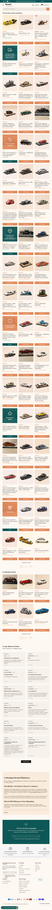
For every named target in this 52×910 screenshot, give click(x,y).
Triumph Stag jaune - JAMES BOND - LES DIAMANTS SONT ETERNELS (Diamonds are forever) (41, 429)
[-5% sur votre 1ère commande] (10, 141)
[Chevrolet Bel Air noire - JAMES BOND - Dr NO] (26, 171)
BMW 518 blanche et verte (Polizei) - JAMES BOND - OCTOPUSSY (40, 214)
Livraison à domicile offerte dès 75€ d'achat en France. (9, 64)
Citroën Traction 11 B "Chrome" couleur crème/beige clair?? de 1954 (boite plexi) (25, 623)
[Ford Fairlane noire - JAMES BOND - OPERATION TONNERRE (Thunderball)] (26, 234)
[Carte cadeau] (10, 509)
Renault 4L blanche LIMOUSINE (42, 550)
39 (30, 566)
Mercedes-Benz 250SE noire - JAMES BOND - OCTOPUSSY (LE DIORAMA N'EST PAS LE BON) (42, 125)
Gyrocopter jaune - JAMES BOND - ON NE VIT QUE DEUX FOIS (26, 64)
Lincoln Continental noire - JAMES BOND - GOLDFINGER (9, 183)
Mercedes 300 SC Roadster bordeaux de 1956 (8, 593)
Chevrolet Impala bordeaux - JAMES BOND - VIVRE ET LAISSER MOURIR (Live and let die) (25, 367)
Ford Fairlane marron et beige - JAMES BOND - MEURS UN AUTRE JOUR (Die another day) (41, 96)
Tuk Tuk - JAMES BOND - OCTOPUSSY (40, 304)
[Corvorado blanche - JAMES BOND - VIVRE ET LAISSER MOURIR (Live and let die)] (26, 385)
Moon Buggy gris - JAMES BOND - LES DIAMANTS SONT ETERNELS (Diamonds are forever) (42, 66)
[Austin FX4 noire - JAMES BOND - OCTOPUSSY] (26, 141)
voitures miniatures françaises (35, 792)
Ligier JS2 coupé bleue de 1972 (41, 622)
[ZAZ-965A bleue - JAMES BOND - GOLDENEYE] (42, 323)
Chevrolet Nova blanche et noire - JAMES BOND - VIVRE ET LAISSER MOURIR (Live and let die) (10, 367)
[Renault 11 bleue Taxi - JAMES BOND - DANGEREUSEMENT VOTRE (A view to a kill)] (42, 446)
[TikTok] (10, 1)
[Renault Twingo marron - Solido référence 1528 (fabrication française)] (10, 539)
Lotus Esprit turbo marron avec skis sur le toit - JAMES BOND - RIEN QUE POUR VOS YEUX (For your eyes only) (10, 459)
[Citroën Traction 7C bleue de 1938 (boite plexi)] (10, 611)
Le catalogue (21, 865)
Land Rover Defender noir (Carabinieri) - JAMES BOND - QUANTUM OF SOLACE (9, 125)
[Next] (33, 566)
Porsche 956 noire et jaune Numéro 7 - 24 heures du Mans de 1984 (10, 35)
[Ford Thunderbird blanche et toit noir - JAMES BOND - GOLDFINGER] (42, 354)
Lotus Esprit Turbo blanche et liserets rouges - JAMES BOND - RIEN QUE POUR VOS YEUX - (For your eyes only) (42, 398)
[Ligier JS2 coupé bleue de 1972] (42, 611)
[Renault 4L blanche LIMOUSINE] (42, 539)
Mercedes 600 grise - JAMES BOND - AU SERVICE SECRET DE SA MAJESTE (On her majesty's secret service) (42, 184)
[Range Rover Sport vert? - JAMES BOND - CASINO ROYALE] (10, 385)
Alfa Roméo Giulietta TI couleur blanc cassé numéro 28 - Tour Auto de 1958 (42, 594)
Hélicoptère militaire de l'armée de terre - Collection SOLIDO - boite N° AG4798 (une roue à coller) (42, 35)
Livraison (37, 865)
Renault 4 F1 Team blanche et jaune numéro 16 (25, 551)
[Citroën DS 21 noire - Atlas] (26, 22)
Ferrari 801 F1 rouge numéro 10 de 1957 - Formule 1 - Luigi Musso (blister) (26, 594)
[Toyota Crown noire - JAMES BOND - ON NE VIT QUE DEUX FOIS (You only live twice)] (26, 446)
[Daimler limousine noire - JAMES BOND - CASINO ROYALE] (26, 477)
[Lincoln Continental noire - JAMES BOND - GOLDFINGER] (10, 171)
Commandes (37, 867)
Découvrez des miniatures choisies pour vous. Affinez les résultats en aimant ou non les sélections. (9, 336)
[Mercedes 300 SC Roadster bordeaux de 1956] (10, 581)
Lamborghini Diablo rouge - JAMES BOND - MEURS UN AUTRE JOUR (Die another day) (41, 154)
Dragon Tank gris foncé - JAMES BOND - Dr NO (9, 95)
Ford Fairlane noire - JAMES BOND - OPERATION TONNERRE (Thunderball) (25, 247)
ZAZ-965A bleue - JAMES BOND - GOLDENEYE (42, 335)
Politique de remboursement (24, 881)
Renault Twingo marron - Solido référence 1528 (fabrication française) (9, 552)
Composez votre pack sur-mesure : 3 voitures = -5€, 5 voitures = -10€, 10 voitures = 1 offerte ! (10, 246)
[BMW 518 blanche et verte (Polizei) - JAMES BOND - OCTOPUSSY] (42, 202)
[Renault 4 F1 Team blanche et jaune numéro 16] (26, 539)
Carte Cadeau (21, 872)
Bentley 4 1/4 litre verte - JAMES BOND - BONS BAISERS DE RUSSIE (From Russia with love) (26, 125)
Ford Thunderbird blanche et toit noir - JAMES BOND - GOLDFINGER (42, 367)
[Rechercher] (47, 9)
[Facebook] (4, 1)
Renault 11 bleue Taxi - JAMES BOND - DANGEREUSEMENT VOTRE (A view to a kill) (41, 459)
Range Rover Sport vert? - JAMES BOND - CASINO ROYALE (10, 396)
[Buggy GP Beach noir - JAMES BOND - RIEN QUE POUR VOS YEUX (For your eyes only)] (26, 263)
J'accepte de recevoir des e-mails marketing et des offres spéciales (27, 838)
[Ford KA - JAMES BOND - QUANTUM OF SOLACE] (26, 415)
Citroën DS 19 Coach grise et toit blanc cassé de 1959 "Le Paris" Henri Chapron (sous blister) (9, 276)
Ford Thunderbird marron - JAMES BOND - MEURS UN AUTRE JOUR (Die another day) (41, 276)
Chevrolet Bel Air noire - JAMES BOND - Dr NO (26, 183)
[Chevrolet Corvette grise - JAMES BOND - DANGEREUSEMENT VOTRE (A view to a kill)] (26, 509)
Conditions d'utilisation (23, 884)
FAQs (36, 870)
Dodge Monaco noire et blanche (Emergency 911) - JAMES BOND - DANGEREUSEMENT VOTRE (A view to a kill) (26, 215)
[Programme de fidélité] (10, 415)
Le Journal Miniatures (7, 881)
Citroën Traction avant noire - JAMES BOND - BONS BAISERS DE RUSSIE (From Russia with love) (42, 490)
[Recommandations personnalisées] (10, 323)
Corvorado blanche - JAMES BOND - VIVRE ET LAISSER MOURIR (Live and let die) (25, 397)
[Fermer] (0, 909)
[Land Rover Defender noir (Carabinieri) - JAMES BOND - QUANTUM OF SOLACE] (10, 112)
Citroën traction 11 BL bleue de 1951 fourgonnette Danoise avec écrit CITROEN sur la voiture (41, 247)
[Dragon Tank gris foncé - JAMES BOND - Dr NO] (10, 83)
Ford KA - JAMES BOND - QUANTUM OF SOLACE (24, 427)
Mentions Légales (22, 892)
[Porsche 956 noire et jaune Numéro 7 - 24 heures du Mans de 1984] (10, 22)
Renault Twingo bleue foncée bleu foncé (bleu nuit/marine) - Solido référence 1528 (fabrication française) (42, 522)
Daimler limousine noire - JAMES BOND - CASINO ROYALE (26, 488)
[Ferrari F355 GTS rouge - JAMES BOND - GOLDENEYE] (26, 323)
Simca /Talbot (21, 870)
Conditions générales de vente (24, 890)
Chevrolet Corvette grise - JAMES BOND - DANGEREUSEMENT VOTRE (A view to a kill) (26, 522)
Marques (20, 867)
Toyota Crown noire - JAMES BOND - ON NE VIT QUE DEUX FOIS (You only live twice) (25, 459)
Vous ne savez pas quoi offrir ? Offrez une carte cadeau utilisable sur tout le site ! (10, 521)
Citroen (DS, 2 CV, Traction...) (24, 868)
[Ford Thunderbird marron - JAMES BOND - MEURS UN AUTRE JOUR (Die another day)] (42, 263)
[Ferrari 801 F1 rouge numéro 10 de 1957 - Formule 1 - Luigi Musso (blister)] (26, 581)
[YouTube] (8, 1)
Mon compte (37, 868)
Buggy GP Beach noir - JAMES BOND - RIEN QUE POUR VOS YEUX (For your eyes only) (25, 276)
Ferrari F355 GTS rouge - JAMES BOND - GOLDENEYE (26, 335)
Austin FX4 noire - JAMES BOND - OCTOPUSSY (26, 153)
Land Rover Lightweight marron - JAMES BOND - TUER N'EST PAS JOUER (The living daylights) (26, 96)
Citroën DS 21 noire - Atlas (24, 33)
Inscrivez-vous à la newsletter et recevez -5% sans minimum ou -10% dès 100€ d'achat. (9, 154)
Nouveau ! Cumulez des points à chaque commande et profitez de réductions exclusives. (9, 428)
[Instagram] (6, 1)
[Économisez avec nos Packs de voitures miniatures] (10, 234)
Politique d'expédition (23, 886)
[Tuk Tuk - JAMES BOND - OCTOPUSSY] (42, 292)
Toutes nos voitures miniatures (25, 874)
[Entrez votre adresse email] (39, 836)
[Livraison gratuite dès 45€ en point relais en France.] (10, 53)
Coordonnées (21, 888)
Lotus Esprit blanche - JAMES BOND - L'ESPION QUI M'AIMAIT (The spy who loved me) (9, 306)
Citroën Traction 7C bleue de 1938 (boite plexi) (10, 622)
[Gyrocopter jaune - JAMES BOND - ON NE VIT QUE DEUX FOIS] (26, 53)
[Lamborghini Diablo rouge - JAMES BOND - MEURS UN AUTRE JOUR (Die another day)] (42, 141)
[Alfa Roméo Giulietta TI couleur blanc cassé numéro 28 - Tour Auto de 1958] (42, 581)
